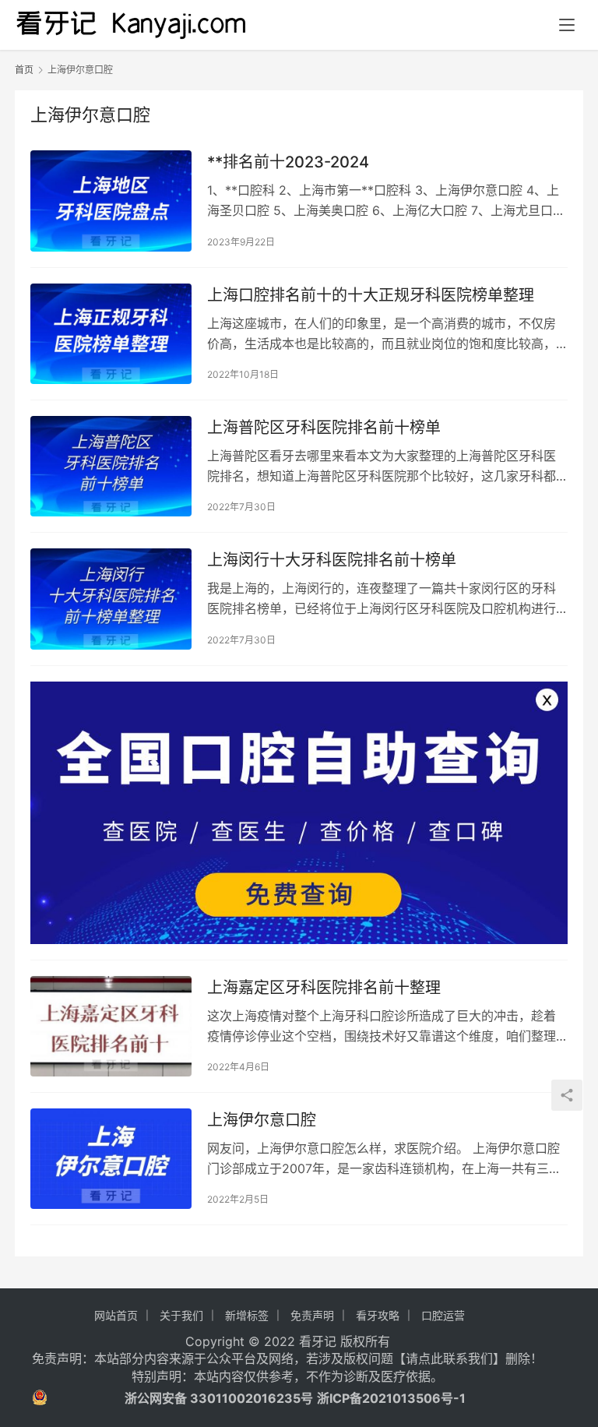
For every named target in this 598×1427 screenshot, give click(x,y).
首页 (24, 70)
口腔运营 (443, 1315)
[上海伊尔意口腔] (111, 1158)
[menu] (567, 25)
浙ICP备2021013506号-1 (391, 1398)
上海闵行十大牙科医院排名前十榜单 (331, 560)
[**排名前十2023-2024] (111, 200)
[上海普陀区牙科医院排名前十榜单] (111, 466)
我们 (480, 1358)
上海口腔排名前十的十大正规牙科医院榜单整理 (370, 295)
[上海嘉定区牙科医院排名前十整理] (111, 1026)
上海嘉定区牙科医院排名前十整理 (324, 987)
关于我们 (181, 1315)
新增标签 (247, 1315)
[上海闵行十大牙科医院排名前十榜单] (111, 598)
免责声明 (312, 1315)
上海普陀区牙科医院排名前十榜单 (324, 427)
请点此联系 (437, 1358)
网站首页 (116, 1315)
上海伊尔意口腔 (261, 1120)
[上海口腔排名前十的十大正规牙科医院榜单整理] (111, 334)
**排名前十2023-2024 (288, 162)
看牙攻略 (377, 1315)
